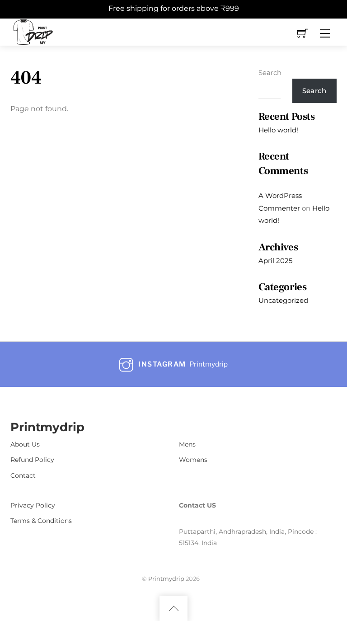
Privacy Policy (32, 505)
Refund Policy (32, 460)
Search (269, 72)
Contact (23, 475)
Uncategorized (283, 300)
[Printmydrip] (33, 31)
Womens (193, 460)
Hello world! (278, 130)
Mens (187, 444)
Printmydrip (166, 578)
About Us (25, 444)
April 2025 (275, 260)
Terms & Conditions (41, 521)
